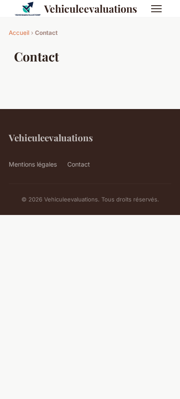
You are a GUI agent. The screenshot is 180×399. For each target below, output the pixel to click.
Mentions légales (33, 164)
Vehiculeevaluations (90, 8)
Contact (78, 164)
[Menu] (156, 9)
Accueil (19, 32)
